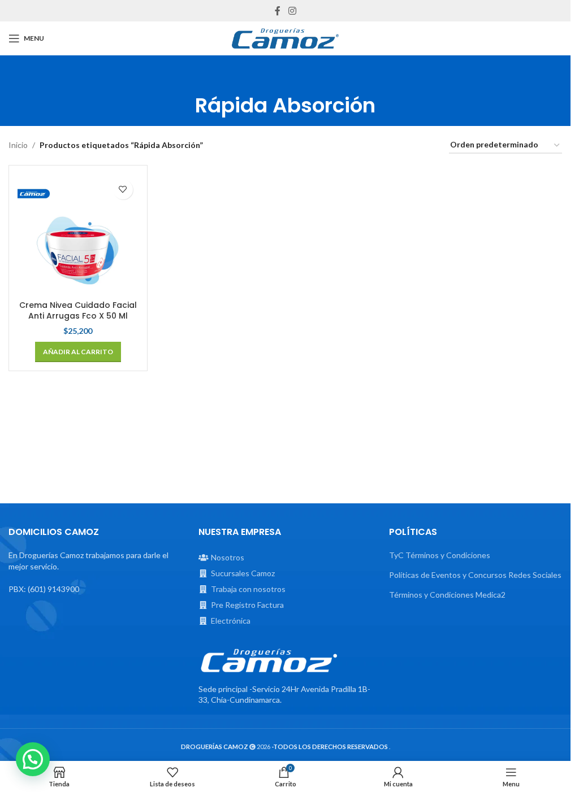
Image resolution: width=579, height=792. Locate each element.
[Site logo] (285, 38)
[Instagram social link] (292, 10)
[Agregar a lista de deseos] (123, 189)
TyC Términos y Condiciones (439, 555)
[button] (78, 352)
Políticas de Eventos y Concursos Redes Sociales (475, 575)
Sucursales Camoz (243, 573)
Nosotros (227, 557)
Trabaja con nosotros (248, 589)
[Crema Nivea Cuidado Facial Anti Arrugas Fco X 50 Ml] (78, 234)
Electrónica (230, 620)
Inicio (18, 145)
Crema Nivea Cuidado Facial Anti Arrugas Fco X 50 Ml (78, 310)
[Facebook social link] (277, 10)
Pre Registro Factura (247, 605)
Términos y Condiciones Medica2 (447, 594)
